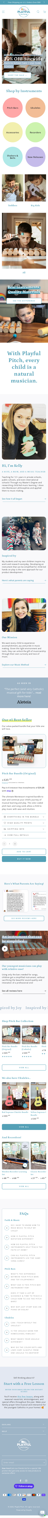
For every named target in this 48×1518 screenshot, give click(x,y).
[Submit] (44, 1462)
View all (24, 1067)
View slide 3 (28, 80)
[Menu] (3, 12)
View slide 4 (35, 80)
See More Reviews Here (24, 918)
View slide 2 (20, 80)
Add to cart (24, 851)
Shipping (5, 782)
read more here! (29, 694)
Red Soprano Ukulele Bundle (15, 1112)
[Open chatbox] (42, 1512)
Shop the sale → (17, 75)
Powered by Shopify (24, 1510)
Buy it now (24, 859)
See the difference (24, 301)
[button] (38, 12)
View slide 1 (12, 80)
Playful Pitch (19, 1507)
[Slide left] (4, 2)
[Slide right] (44, 2)
